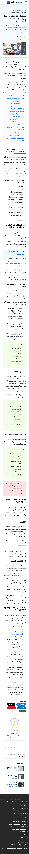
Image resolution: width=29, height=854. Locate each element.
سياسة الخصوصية (21, 839)
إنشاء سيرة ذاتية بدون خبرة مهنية (17, 824)
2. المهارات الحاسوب (14, 119)
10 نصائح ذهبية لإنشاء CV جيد (18, 826)
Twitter (10, 704)
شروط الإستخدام (22, 842)
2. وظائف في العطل (14, 135)
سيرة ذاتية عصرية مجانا (20, 810)
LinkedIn (21, 707)
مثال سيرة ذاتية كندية (20, 815)
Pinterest (10, 707)
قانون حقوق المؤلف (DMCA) (18, 844)
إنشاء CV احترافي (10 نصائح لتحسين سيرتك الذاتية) (12, 768)
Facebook (20, 704)
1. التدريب (17, 132)
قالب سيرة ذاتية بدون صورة (19, 813)
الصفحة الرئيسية (21, 10)
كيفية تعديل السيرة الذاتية (12, 775)
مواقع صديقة (22, 837)
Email (21, 711)
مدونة (14, 10)
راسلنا (25, 834)
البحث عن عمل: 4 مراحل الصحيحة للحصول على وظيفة (11, 783)
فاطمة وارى (14, 733)
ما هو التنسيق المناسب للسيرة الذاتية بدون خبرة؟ (15, 103)
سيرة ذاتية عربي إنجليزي (19, 808)
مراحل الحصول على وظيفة (19, 829)
